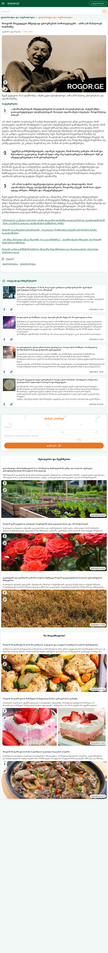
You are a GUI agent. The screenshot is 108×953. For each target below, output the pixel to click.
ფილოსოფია (10, 263)
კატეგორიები (97, 3)
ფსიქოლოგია (28, 263)
